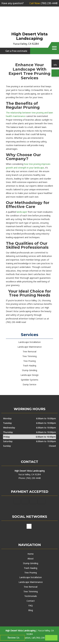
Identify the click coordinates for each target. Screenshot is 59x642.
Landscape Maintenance (31, 582)
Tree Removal (30, 586)
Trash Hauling (30, 568)
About (31, 558)
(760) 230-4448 (43, 3)
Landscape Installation (30, 577)
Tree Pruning (30, 572)
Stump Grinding (30, 563)
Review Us (13, 637)
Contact (31, 600)
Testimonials (30, 596)
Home (31, 553)
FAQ (30, 605)
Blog (30, 610)
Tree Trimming (30, 591)
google (29, 526)
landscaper (22, 211)
